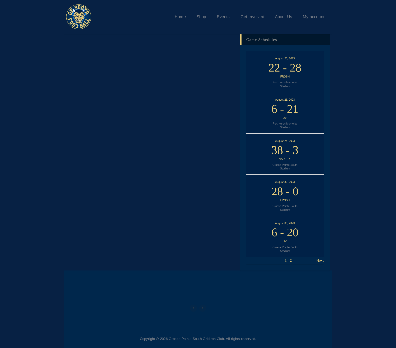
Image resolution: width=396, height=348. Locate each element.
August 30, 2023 (285, 181)
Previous (253, 260)
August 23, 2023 (285, 58)
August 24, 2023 (285, 140)
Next (320, 260)
